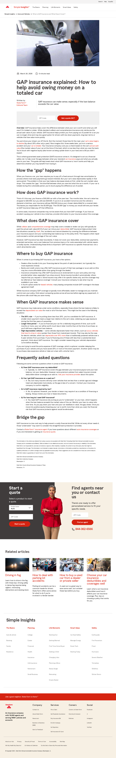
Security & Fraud (30, 741)
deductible (64, 229)
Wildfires (95, 669)
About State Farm (38, 714)
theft (38, 231)
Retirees (71, 718)
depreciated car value (34, 310)
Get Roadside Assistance (58, 714)
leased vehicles (46, 285)
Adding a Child (54, 652)
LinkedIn (89, 722)
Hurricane (95, 652)
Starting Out (53, 635)
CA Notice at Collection (31, 745)
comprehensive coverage (41, 227)
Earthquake (96, 635)
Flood (93, 646)
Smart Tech (74, 646)
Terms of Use (42, 741)
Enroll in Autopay (55, 722)
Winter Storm (96, 674)
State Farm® (22, 104)
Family (8, 646)
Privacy (19, 741)
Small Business (33, 674)
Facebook (89, 709)
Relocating (52, 674)
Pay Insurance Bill (56, 718)
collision (24, 227)
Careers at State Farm (75, 709)
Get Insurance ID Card (57, 731)
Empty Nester (53, 680)
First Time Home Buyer (57, 646)
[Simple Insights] (21, 8)
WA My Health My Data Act (13, 745)
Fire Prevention (97, 640)
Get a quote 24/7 (68, 118)
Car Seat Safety (75, 635)
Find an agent (82, 522)
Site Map (62, 741)
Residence (9, 652)
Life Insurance (32, 663)
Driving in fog (13, 575)
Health (30, 652)
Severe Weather (97, 657)
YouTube (89, 727)
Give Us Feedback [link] (38, 729)
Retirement (31, 669)
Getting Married (54, 640)
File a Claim (54, 709)
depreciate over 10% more (55, 335)
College (30, 635)
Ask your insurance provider (69, 374)
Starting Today (75, 652)
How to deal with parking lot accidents (43, 578)
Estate (30, 640)
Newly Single (53, 669)
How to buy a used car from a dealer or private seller (71, 578)
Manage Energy (75, 640)
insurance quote (49, 432)
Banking (9, 640)
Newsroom (36, 718)
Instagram (90, 718)
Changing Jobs (54, 657)
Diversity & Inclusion (74, 714)
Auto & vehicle (11, 635)
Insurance (31, 657)
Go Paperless (54, 727)
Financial (31, 646)
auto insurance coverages (87, 429)
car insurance (70, 159)
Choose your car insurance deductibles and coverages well (97, 579)
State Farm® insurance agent (36, 429)
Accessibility (52, 741)
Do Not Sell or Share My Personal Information (54, 745)
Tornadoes (95, 663)
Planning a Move (54, 663)
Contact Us (36, 709)
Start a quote (19, 524)
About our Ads (9, 741)
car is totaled (36, 146)
